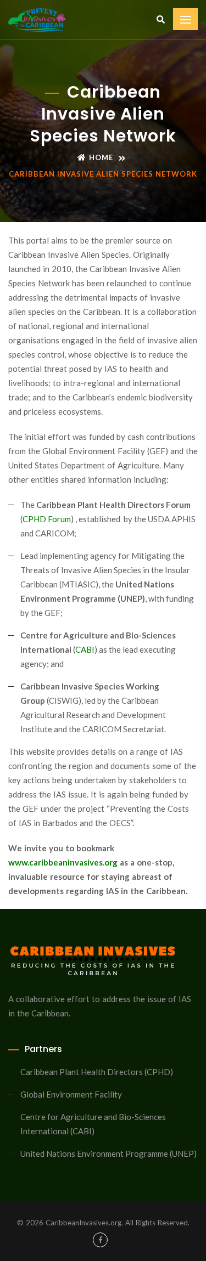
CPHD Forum (47, 519)
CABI (84, 649)
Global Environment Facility (71, 1094)
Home (101, 157)
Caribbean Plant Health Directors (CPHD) (96, 1072)
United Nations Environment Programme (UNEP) (108, 1153)
